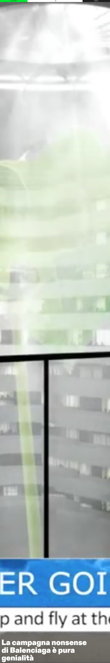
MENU (96, 1)
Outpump (14, 1)
